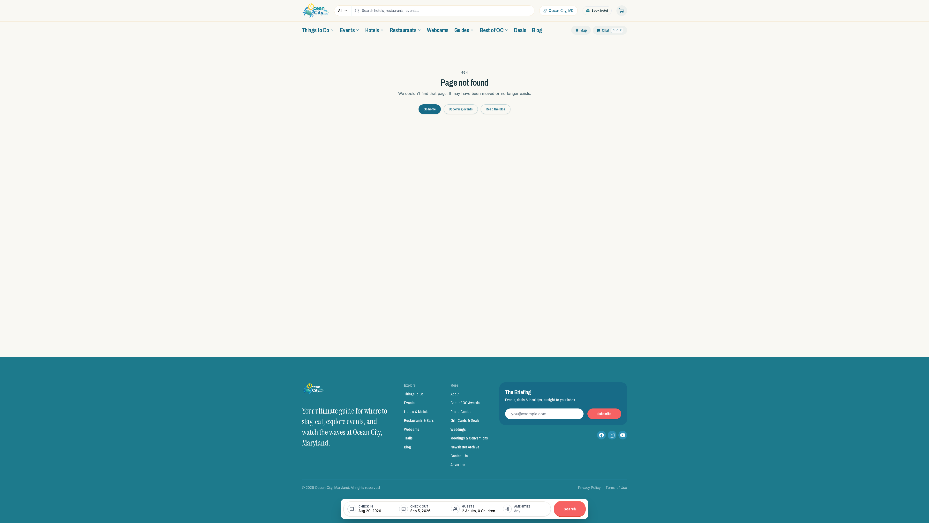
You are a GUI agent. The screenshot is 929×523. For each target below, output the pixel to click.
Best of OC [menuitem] (491, 30)
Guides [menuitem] (461, 30)
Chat (612, 30)
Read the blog (495, 109)
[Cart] (621, 10)
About (454, 394)
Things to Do (414, 394)
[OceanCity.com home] (315, 10)
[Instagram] (612, 435)
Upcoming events (461, 109)
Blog (407, 447)
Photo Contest (461, 411)
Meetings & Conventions (469, 438)
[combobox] (447, 10)
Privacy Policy (589, 487)
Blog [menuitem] (537, 30)
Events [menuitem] (347, 30)
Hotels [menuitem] (372, 30)
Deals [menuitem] (520, 30)
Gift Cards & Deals (464, 420)
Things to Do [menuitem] (315, 30)
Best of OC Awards (464, 402)
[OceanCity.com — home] (313, 390)
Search (570, 509)
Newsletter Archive (464, 447)
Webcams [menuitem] (438, 30)
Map (583, 30)
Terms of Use (616, 487)
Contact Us (459, 455)
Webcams (411, 429)
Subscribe (604, 414)
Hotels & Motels (416, 411)
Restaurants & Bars (419, 420)
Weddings (458, 429)
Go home (430, 109)
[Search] (357, 10)
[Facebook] (601, 435)
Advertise (457, 464)
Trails (408, 438)
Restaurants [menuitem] (403, 30)
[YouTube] (622, 435)
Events (409, 402)
